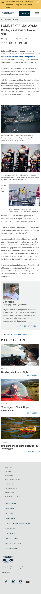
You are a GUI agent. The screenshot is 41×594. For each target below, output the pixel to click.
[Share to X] (15, 42)
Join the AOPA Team (11, 488)
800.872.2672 (6, 573)
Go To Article (32, 375)
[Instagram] (20, 582)
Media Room (9, 508)
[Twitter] (13, 582)
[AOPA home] (7, 14)
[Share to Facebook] (10, 42)
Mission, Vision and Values (13, 480)
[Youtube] (27, 582)
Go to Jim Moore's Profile (26, 326)
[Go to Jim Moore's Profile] (11, 299)
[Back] (2, 20)
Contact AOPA (10, 503)
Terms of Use (10, 518)
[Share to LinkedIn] (20, 42)
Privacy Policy (11, 528)
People (9, 335)
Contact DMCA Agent (13, 544)
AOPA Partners (9, 492)
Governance (9, 484)
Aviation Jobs (10, 534)
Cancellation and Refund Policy (18, 523)
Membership (9, 475)
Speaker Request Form (12, 497)
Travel (24, 335)
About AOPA (8, 467)
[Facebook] (6, 582)
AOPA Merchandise (12, 539)
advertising (9, 513)
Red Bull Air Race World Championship (19, 57)
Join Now (24, 13)
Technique (17, 335)
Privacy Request (11, 549)
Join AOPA (8, 471)
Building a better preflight (14, 372)
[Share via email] (25, 42)
